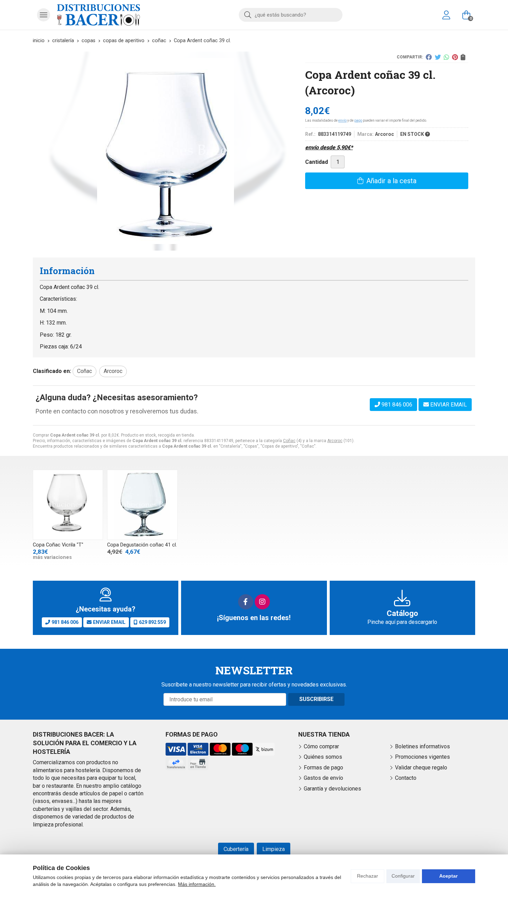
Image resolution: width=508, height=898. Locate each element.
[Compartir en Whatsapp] (446, 57)
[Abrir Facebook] (246, 602)
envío (342, 120)
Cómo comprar (321, 746)
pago (358, 120)
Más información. (197, 884)
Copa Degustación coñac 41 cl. (142, 545)
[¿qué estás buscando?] (290, 14)
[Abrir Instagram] (262, 602)
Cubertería (236, 849)
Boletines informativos (422, 746)
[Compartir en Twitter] (438, 57)
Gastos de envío (323, 778)
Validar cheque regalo (421, 767)
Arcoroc (334, 440)
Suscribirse (316, 699)
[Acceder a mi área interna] (446, 15)
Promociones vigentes (422, 757)
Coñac (289, 440)
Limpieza (273, 849)
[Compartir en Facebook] (429, 57)
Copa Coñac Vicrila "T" (58, 545)
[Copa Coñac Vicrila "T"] (68, 505)
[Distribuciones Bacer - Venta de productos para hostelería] (98, 15)
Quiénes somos (323, 757)
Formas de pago (323, 767)
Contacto (405, 778)
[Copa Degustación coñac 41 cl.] (142, 505)
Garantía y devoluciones (332, 788)
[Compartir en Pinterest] (455, 57)
